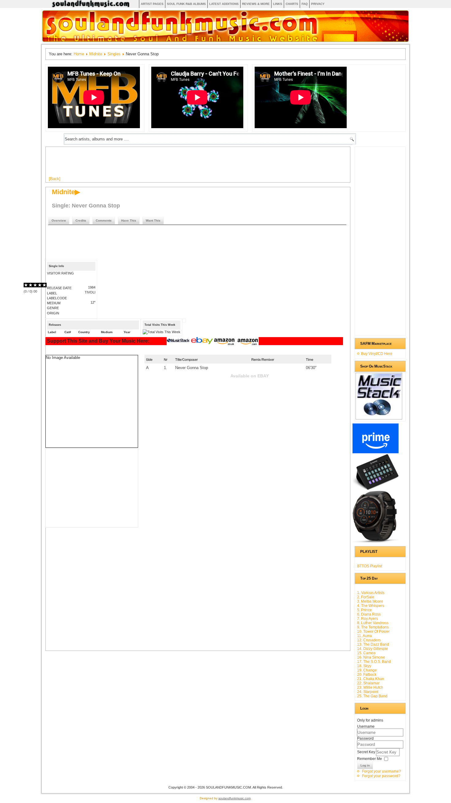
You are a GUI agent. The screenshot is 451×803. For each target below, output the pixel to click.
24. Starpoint (367, 692)
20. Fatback (366, 674)
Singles (114, 54)
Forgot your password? (381, 776)
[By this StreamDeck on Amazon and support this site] (376, 488)
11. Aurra (364, 636)
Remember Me (369, 759)
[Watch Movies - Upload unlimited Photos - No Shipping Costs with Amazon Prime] (376, 452)
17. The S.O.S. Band (374, 661)
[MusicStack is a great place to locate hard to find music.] (179, 341)
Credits (80, 220)
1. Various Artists (370, 593)
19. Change (367, 670)
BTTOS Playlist (369, 566)
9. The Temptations (373, 627)
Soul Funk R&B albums (186, 4)
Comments (104, 220)
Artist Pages (152, 4)
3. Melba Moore (370, 601)
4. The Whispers (370, 606)
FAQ (305, 4)
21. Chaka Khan (370, 679)
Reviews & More (256, 4)
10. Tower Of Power (373, 631)
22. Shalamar (368, 683)
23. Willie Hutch (370, 687)
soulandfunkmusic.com (234, 798)
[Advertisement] (160, 164)
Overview (59, 220)
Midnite (95, 54)
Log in (365, 765)
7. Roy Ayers (367, 618)
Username (366, 726)
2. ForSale (365, 597)
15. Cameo (366, 653)
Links (277, 4)
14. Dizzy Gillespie (372, 649)
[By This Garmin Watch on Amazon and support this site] (376, 542)
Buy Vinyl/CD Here (376, 354)
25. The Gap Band (372, 696)
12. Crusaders (369, 640)
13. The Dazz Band (373, 644)
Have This (128, 220)
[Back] (54, 178)
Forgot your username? (381, 771)
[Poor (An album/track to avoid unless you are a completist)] (26, 285)
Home (79, 54)
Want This (153, 220)
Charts (292, 4)
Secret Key (366, 752)
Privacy (318, 4)
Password (365, 738)
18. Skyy (364, 666)
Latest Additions (224, 4)
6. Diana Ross (369, 614)
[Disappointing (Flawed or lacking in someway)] (28, 285)
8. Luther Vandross (372, 623)
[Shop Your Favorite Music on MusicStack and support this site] (379, 417)
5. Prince (364, 610)
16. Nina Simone (371, 657)
